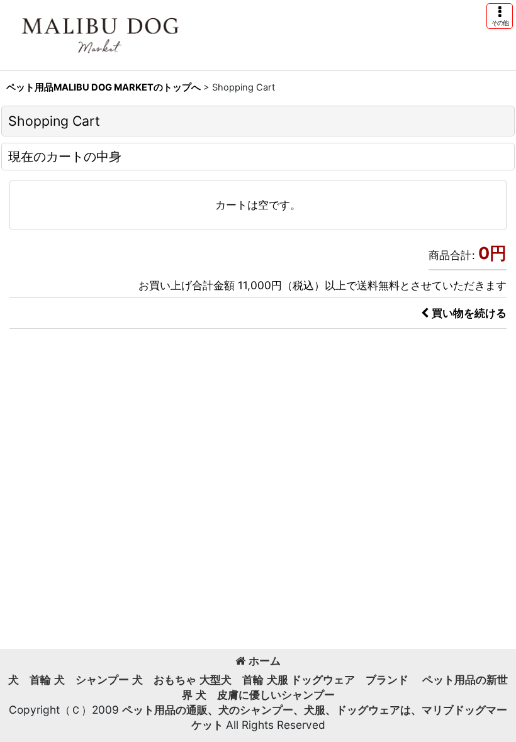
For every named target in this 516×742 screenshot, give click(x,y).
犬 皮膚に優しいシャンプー (265, 694)
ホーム (265, 660)
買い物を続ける (469, 312)
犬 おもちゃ (164, 679)
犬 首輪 (29, 679)
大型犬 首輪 (231, 679)
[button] (499, 16)
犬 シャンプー (91, 679)
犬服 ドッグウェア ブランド (343, 679)
